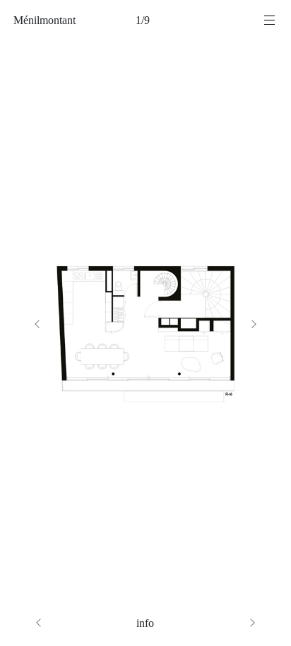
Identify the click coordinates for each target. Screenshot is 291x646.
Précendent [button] (79, 323)
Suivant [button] (212, 323)
